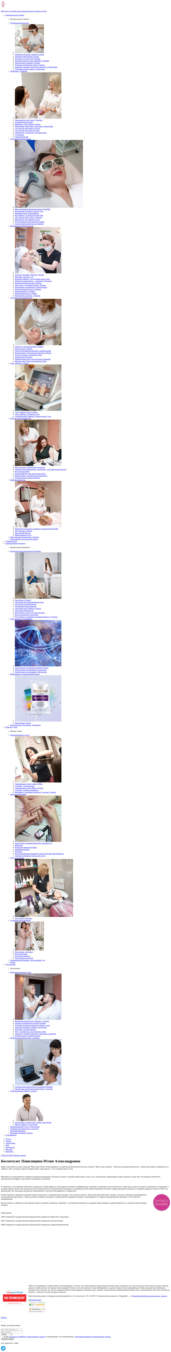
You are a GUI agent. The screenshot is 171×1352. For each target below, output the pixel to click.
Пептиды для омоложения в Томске (29, 347)
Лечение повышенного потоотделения (30, 1023)
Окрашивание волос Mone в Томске (29, 788)
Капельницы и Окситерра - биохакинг (25, 725)
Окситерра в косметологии (25, 604)
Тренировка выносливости (25, 606)
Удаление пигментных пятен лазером (30, 65)
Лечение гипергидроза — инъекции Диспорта (33, 281)
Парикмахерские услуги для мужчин (25, 1127)
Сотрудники (10, 1143)
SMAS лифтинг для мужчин (26, 1125)
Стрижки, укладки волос (25, 786)
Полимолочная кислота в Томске (28, 289)
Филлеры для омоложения (25, 1030)
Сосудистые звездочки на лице (27, 131)
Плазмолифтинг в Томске (25, 291)
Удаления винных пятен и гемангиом (30, 69)
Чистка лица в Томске (23, 349)
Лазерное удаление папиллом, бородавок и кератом (35, 1034)
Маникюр (19, 845)
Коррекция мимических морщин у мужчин (32, 1021)
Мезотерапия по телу (23, 535)
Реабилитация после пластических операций (33, 359)
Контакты (9, 1151)
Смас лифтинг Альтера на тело (27, 414)
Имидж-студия (11, 727)
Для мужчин (10, 964)
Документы (10, 1147)
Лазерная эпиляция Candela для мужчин (31, 1027)
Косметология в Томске (15, 15)
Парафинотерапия (22, 850)
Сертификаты (11, 1135)
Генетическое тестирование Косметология (31, 668)
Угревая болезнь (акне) (24, 122)
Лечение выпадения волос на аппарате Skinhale (34, 1087)
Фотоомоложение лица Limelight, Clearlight (32, 61)
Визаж (12, 962)
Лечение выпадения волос (20, 418)
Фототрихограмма (22, 472)
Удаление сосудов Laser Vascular (27, 59)
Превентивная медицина (15, 543)
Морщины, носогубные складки (27, 124)
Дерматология (11, 541)
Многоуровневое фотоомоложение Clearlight (32, 209)
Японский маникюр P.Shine (26, 847)
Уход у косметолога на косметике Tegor (30, 1032)
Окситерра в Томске (23, 600)
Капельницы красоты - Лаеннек (27, 296)
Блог (7, 1145)
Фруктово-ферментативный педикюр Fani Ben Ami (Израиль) (39, 854)
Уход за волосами (17, 858)
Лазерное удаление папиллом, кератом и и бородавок (36, 67)
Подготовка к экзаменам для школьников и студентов (36, 617)
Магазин (9, 1149)
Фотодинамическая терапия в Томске (30, 222)
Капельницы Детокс (23, 723)
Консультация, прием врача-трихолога (30, 467)
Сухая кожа (19, 135)
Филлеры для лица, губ (24, 277)
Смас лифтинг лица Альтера (26, 412)
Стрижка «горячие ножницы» (27, 790)
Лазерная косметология (19, 23)
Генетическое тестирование (21, 619)
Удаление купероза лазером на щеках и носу (32, 1025)
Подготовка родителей (24, 958)
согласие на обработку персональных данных (27, 1337)
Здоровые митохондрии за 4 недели (24, 1129)
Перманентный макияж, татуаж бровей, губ (27, 960)
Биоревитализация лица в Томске (28, 283)
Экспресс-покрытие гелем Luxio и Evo (30, 856)
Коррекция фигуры (17, 480)
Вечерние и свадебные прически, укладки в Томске (35, 792)
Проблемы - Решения (18, 71)
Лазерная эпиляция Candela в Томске (29, 55)
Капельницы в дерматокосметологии (25, 674)
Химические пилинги (23, 357)
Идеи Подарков (21, 954)
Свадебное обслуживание (20, 920)
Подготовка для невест (24, 952)
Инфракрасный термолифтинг (27, 213)
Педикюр (18, 852)
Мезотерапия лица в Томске (26, 294)
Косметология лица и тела (20, 972)
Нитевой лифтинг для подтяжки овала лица (32, 279)
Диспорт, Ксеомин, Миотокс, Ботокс (29, 275)
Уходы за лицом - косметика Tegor (28, 355)
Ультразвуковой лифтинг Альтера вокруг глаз (33, 416)
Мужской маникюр (17, 1131)
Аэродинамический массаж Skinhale (29, 224)
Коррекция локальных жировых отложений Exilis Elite (36, 529)
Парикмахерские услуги (20, 735)
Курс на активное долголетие (26, 615)
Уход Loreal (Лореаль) (23, 918)
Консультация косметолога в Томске (24, 537)
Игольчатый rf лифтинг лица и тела (29, 211)
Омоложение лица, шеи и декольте (28, 120)
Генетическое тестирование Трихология (31, 670)
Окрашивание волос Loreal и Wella (28, 784)
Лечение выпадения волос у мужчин (24, 1038)
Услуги (8, 1139)
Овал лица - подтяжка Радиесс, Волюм (30, 285)
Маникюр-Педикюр (18, 794)
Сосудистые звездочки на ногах (27, 128)
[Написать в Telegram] (3, 1350)
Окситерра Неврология (24, 611)
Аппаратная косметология (20, 139)
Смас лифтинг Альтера (19, 363)
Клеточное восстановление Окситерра (25, 551)
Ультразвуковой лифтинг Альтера (23, 1091)
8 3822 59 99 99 (7, 1155)
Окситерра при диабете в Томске (28, 608)
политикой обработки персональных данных (93, 1337)
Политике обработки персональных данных (149, 1296)
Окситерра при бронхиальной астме (29, 602)
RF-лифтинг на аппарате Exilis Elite (29, 215)
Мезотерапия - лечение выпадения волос (31, 476)
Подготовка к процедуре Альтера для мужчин (33, 1122)
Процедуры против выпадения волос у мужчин (34, 1089)
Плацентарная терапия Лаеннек (27, 478)
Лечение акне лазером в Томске (27, 63)
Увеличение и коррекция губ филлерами (31, 287)
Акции (8, 1141)
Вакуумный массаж (22, 533)
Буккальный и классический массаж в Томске (33, 353)
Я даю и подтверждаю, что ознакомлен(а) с (57, 1337)
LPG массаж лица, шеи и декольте (28, 218)
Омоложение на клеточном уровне (24, 539)
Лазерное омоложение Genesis (27, 57)
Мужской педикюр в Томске (21, 1133)
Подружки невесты (22, 956)
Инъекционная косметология (21, 226)
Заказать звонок (19, 1155)
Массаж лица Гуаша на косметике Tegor (30, 361)
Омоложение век (21, 137)
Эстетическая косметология (21, 298)
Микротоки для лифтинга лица (27, 220)
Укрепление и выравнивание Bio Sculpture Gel (33, 843)
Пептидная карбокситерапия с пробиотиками (33, 351)
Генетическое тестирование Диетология (31, 672)
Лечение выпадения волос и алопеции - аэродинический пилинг (41, 469)
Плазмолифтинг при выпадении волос (30, 474)
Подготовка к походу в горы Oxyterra (30, 613)
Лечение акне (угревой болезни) (28, 1036)
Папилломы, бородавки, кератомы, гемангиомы (34, 126)
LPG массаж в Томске (23, 531)
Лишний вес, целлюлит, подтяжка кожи (31, 133)
